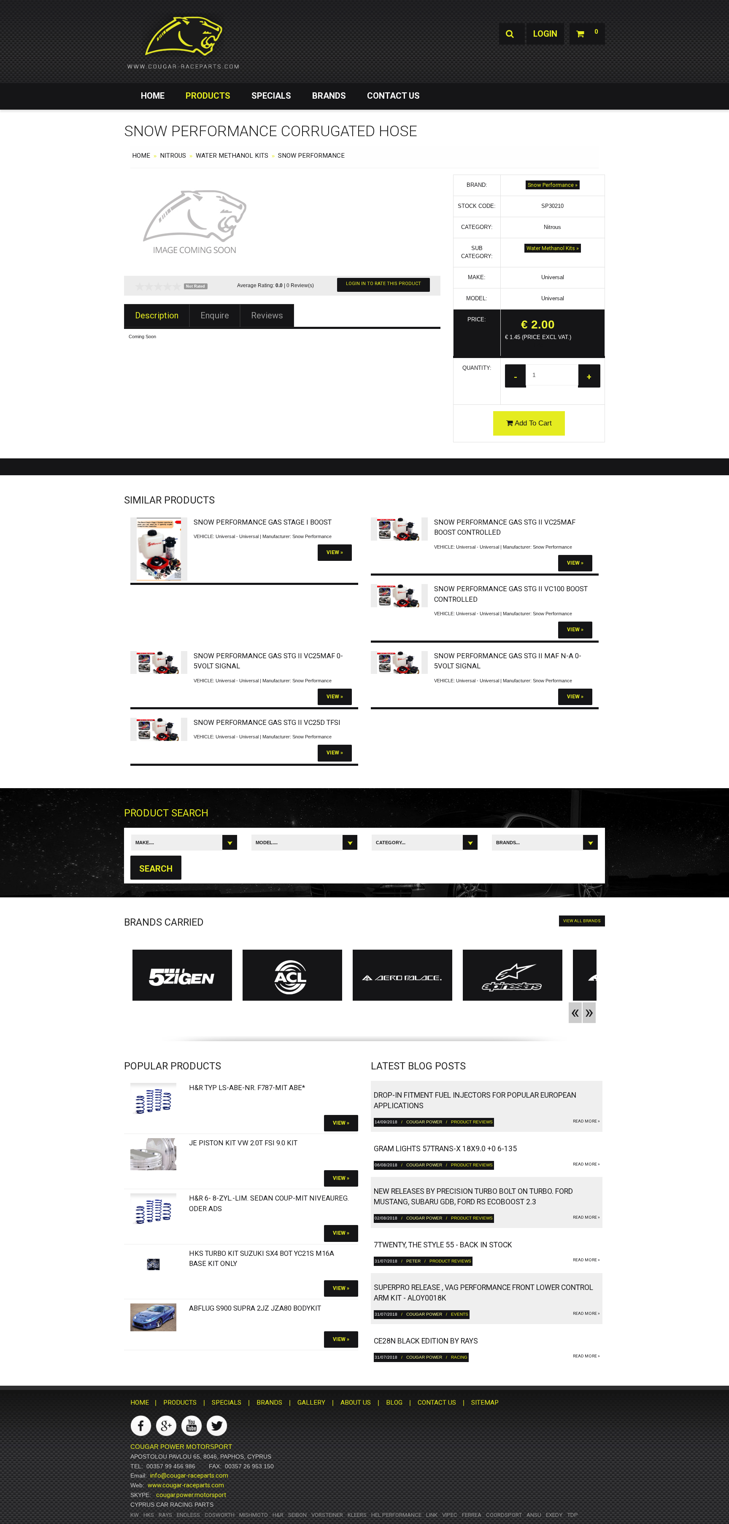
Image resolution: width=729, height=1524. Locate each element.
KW (134, 1515)
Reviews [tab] (267, 315)
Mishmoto (253, 1515)
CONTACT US (393, 96)
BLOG (394, 1402)
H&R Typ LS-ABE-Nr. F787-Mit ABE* (247, 1088)
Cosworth (220, 1515)
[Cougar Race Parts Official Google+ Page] (166, 1425)
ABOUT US (355, 1402)
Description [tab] (156, 315)
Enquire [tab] (214, 315)
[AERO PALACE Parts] (402, 977)
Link (431, 1515)
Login (545, 34)
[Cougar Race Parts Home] (183, 42)
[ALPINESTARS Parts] (512, 977)
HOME (153, 96)
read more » (586, 1121)
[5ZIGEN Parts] (182, 977)
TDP (572, 1515)
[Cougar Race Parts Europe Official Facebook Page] (140, 1425)
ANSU (533, 1515)
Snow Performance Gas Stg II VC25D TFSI (267, 723)
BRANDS (329, 96)
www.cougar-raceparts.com (186, 1485)
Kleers (357, 1515)
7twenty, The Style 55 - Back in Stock (443, 1245)
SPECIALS (271, 96)
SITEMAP (485, 1402)
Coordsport (504, 1515)
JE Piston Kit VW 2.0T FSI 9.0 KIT (243, 1143)
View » (335, 552)
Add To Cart (532, 423)
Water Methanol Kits (232, 155)
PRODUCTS (208, 96)
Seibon (297, 1515)
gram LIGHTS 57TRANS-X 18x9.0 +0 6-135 (445, 1148)
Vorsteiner (327, 1515)
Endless (188, 1515)
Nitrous (173, 155)
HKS (148, 1515)
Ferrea (471, 1515)
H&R (278, 1515)
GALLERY (311, 1402)
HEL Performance (396, 1515)
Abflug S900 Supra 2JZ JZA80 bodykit (255, 1308)
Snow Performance (311, 155)
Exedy (554, 1515)
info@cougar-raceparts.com (189, 1475)
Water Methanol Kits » (552, 248)
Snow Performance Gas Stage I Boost (263, 522)
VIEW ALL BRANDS (582, 920)
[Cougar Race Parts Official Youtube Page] (191, 1425)
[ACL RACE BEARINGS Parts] (292, 977)
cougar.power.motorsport (191, 1495)
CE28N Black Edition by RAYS (426, 1341)
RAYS (165, 1515)
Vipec (449, 1515)
